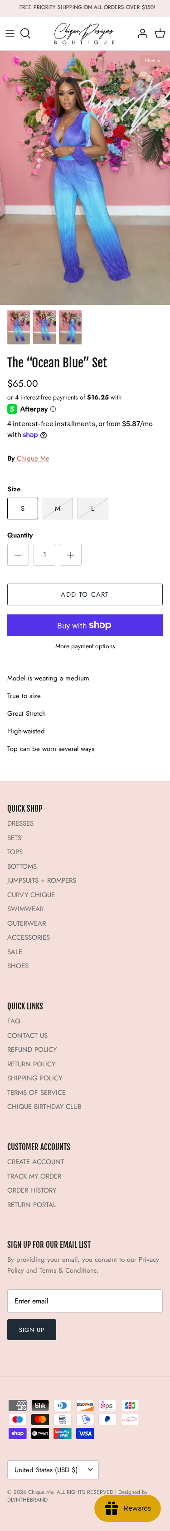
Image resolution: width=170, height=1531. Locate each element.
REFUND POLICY (32, 1050)
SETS (14, 838)
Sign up (31, 1330)
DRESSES (20, 823)
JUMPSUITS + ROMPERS (41, 880)
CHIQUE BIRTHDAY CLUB (44, 1107)
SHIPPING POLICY (34, 1078)
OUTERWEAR (26, 923)
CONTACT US (27, 1036)
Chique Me (33, 458)
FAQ (13, 1021)
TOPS (15, 852)
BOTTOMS (22, 866)
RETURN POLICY (31, 1064)
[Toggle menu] (10, 33)
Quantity (20, 535)
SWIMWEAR (25, 909)
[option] (85, 178)
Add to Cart (85, 594)
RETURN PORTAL (31, 1205)
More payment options (85, 646)
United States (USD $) (46, 1470)
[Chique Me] (85, 34)
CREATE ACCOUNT (35, 1162)
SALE (14, 952)
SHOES (18, 966)
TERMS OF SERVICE (36, 1093)
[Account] (140, 33)
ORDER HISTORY (31, 1190)
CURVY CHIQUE (31, 895)
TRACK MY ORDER (34, 1176)
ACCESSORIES (28, 937)
